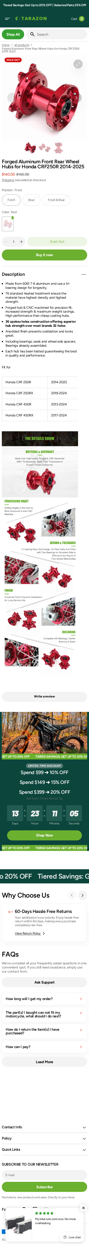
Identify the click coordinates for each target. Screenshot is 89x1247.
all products (21, 45)
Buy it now (44, 255)
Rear (34, 202)
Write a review (44, 696)
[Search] (30, 34)
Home (6, 45)
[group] (30, 148)
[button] (7, 18)
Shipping (8, 180)
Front (14, 202)
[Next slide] (82, 895)
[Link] (44, 922)
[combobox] (61, 34)
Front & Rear (59, 202)
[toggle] (83, 274)
